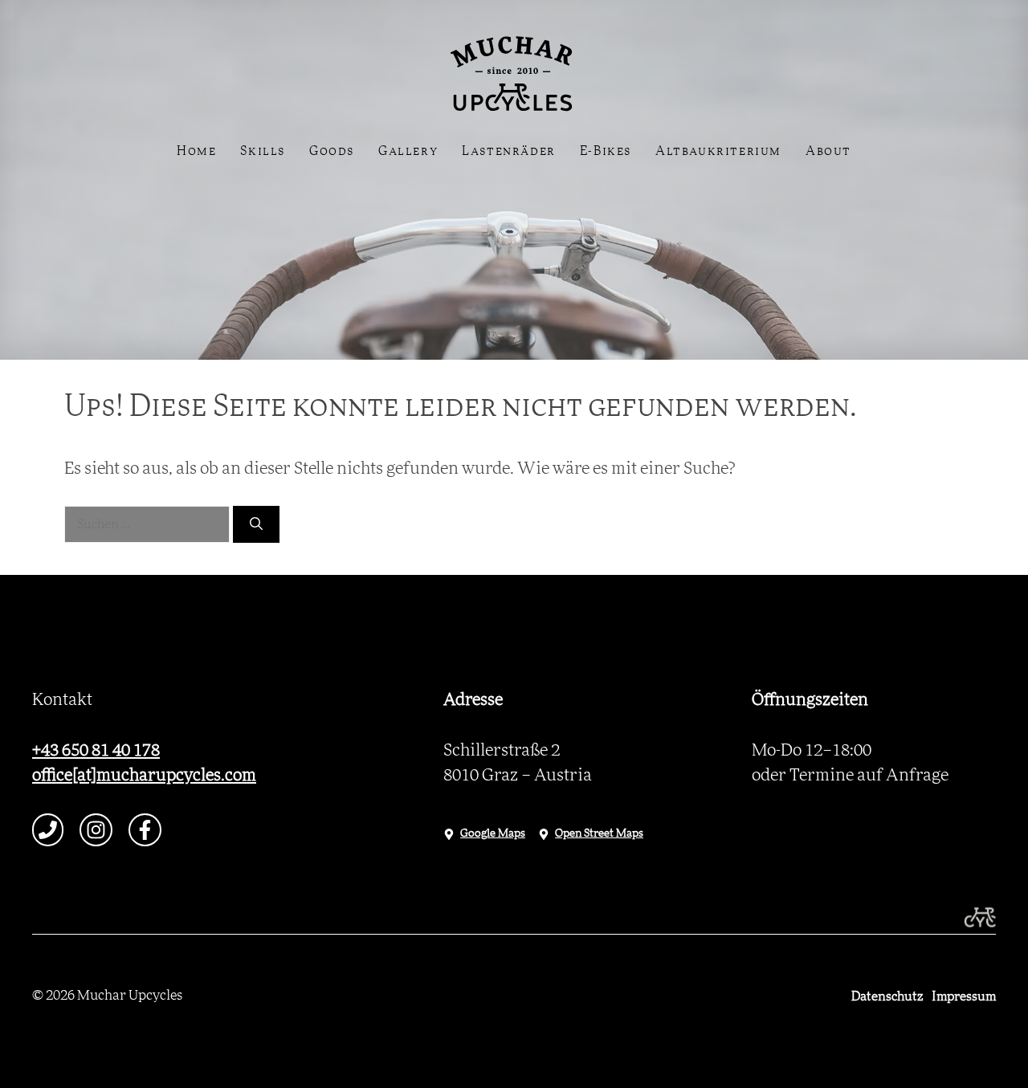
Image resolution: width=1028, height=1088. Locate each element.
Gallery (408, 151)
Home (196, 151)
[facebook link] (144, 829)
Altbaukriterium (718, 151)
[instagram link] (96, 829)
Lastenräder (509, 151)
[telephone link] (47, 829)
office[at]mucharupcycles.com (144, 775)
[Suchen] (256, 524)
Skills (262, 151)
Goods (331, 151)
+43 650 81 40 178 (96, 750)
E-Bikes (605, 151)
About (828, 151)
